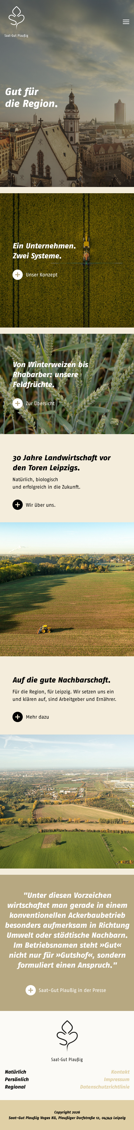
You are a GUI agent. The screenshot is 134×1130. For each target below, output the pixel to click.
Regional (15, 1087)
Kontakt (120, 1072)
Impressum (116, 1079)
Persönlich (17, 1079)
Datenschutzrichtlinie (104, 1087)
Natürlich (15, 1072)
